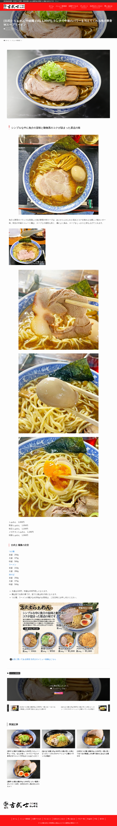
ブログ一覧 (81, 819)
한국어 (102, 819)
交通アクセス (36, 819)
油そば (11, 574)
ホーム (15, 819)
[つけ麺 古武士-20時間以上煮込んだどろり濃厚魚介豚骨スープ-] (14, 6)
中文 (95, 819)
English (89, 819)
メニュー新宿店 (10, 28)
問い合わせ (71, 819)
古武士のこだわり (59, 819)
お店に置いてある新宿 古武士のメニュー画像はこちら (34, 659)
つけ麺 (11, 551)
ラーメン (12, 565)
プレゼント (47, 819)
